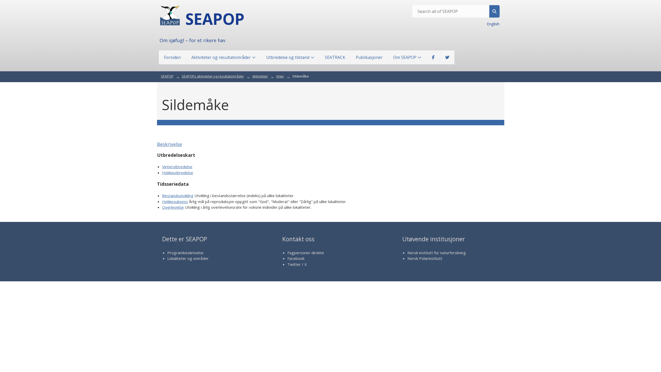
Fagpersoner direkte (305, 252)
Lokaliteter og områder (188, 258)
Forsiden (172, 57)
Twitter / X (297, 264)
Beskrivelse (169, 144)
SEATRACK (335, 57)
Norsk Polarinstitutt (424, 258)
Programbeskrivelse (185, 252)
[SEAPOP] (170, 15)
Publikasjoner (369, 57)
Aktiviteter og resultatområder (221, 57)
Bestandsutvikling (177, 195)
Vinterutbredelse (177, 166)
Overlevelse (173, 207)
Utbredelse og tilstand (287, 57)
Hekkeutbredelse (177, 172)
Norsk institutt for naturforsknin (435, 252)
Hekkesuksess (175, 201)
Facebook (295, 258)
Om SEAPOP (404, 57)
